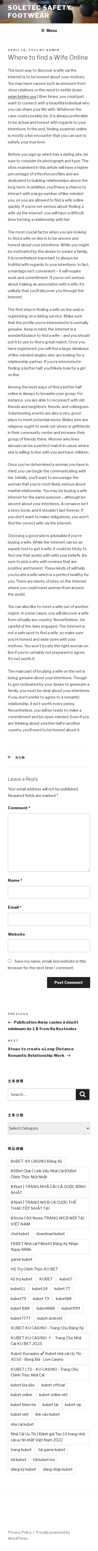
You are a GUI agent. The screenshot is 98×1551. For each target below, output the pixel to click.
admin (53, 50)
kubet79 (18, 1298)
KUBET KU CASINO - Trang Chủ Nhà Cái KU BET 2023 (46, 1341)
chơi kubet (20, 1233)
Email (14, 907)
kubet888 (46, 1308)
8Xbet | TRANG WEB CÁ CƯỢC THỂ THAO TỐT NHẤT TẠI (43, 1205)
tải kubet (18, 1459)
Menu (52, 30)
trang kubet (21, 1449)
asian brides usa (22, 96)
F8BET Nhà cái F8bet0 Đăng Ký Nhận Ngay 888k (44, 1246)
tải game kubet (51, 1449)
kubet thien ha (23, 1404)
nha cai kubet (22, 1424)
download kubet (50, 1233)
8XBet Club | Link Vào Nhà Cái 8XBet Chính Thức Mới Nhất (44, 1174)
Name (15, 880)
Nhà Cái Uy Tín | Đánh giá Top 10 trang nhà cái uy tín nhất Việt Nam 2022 (48, 1437)
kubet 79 (41, 1298)
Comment (19, 808)
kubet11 (18, 1288)
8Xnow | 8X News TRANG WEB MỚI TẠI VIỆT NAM (47, 1221)
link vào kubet (48, 1414)
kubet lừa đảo (23, 1385)
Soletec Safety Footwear (40, 11)
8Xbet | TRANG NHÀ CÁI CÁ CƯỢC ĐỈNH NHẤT (48, 1189)
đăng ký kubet (23, 1469)
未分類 (20, 757)
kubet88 (64, 1298)
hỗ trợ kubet (21, 1279)
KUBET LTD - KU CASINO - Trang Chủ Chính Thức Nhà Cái (44, 1372)
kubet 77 (62, 1288)
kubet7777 (21, 1318)
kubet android (49, 1318)
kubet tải (50, 1404)
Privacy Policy (20, 1532)
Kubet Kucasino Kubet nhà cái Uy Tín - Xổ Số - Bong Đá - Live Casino (47, 1356)
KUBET (46, 1279)
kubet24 (40, 1288)
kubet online (21, 1394)
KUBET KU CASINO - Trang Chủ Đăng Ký (47, 1328)
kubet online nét (53, 1394)
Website (16, 934)
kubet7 (66, 1279)
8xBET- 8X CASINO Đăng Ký (36, 1161)
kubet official (53, 1385)
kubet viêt (20, 1414)
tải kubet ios (44, 1459)
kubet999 (71, 1308)
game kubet (21, 1259)
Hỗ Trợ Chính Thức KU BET (34, 1269)
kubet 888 (20, 1308)
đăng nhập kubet (58, 1469)
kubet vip (73, 1404)
